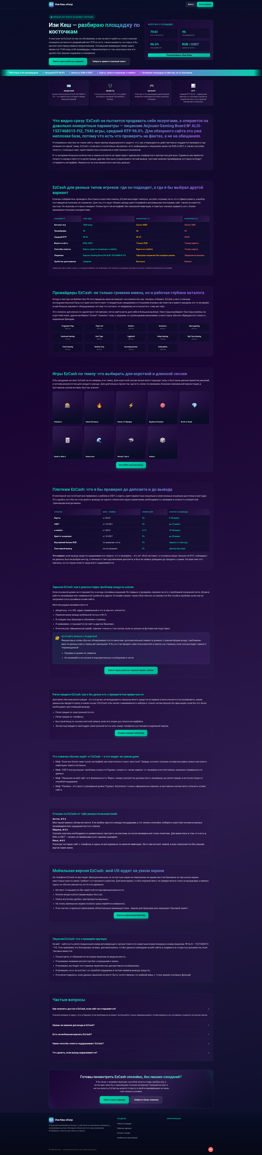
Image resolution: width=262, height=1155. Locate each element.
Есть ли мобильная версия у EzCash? (72, 1034)
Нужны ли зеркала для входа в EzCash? (74, 1025)
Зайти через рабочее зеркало (68, 61)
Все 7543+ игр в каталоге (131, 465)
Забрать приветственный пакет (109, 61)
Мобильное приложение (127, 1138)
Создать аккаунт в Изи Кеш (131, 733)
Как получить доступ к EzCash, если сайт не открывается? (84, 1008)
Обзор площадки (124, 1124)
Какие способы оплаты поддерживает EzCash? (78, 1043)
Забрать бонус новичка (146, 1100)
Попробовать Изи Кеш (179, 55)
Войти (190, 4)
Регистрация (205, 4)
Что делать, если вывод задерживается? (75, 1052)
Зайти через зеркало (114, 1100)
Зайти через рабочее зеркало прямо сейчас (131, 670)
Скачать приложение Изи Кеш (131, 915)
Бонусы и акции (123, 1133)
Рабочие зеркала (124, 1128)
